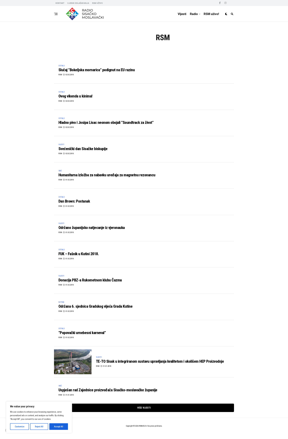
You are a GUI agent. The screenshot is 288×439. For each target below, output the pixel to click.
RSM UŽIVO (97, 3)
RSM (60, 75)
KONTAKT (60, 3)
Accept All (58, 426)
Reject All (39, 426)
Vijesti (182, 14)
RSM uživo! (211, 14)
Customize (19, 426)
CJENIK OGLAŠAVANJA (78, 3)
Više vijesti (144, 407)
